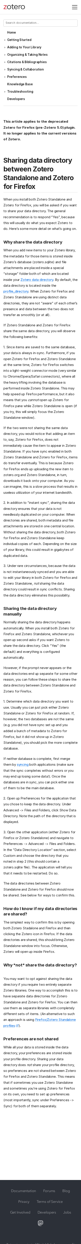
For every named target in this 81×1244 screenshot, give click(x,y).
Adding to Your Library (24, 47)
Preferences (17, 77)
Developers (16, 99)
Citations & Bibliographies (27, 62)
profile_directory (15, 291)
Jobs (67, 1212)
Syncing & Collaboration (25, 69)
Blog (66, 1190)
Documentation (23, 1190)
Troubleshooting (20, 91)
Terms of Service (50, 1201)
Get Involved (20, 1212)
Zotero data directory (36, 280)
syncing (23, 764)
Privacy (23, 1201)
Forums (49, 1190)
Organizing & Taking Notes (27, 54)
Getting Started (19, 40)
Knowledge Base (20, 84)
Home (11, 32)
